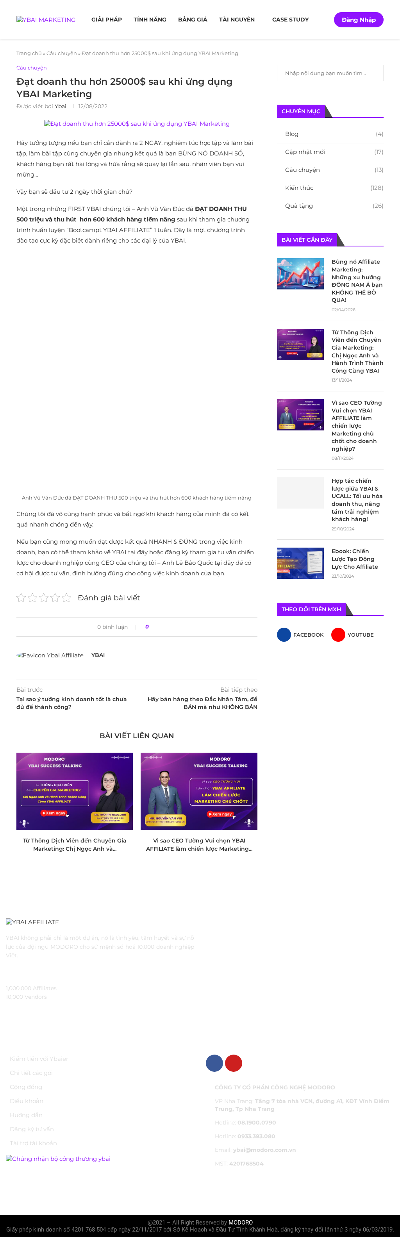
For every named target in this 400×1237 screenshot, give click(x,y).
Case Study (290, 19)
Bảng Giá (192, 19)
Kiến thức (334, 187)
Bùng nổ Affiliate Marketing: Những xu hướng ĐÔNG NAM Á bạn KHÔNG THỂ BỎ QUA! (357, 280)
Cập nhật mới (334, 151)
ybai (60, 106)
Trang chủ (29, 53)
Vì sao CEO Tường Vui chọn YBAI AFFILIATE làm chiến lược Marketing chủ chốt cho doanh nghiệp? (357, 425)
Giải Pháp (106, 19)
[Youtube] (233, 1063)
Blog (334, 133)
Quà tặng (334, 205)
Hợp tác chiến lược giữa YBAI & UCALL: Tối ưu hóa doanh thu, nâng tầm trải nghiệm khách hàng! (357, 500)
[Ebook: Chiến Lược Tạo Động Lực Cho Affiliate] (300, 563)
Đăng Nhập (359, 19)
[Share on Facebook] (157, 626)
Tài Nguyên (237, 19)
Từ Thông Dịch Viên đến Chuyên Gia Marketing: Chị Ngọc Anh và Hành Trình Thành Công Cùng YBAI (358, 351)
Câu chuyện (61, 53)
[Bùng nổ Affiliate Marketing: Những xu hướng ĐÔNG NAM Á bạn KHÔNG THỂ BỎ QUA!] (300, 273)
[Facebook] (214, 1063)
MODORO (241, 1222)
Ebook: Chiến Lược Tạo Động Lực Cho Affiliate (355, 559)
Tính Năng (150, 19)
